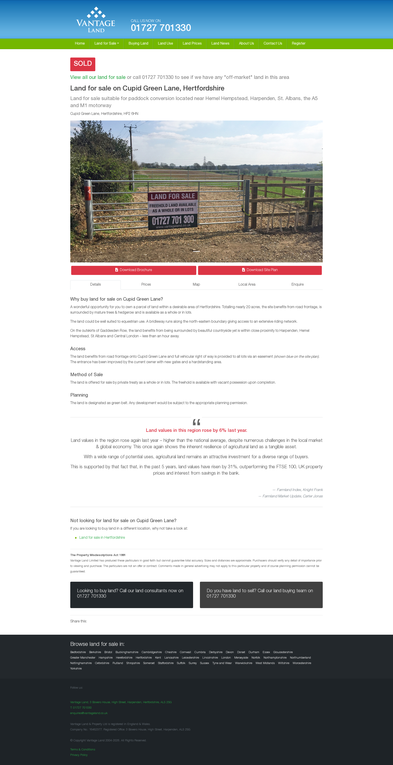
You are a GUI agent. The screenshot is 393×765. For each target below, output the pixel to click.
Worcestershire (302, 663)
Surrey (193, 663)
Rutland (118, 663)
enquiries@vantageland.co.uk (89, 713)
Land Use (165, 44)
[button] (89, 191)
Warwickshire (243, 663)
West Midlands (265, 663)
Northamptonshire (275, 658)
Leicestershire (190, 658)
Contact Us (273, 44)
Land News (220, 44)
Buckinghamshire (127, 652)
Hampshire (106, 658)
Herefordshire (124, 658)
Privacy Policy (79, 755)
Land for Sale (105, 44)
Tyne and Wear (222, 663)
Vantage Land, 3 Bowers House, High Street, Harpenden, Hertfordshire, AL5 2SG (121, 702)
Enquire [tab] (298, 285)
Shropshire (133, 663)
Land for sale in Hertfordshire (102, 538)
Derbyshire (215, 652)
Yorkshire (76, 668)
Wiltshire (283, 663)
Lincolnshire (210, 658)
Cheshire (170, 652)
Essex (266, 652)
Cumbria (200, 652)
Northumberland (300, 658)
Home (80, 44)
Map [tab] (196, 285)
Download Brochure (136, 270)
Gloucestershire (283, 652)
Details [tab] (95, 285)
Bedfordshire (78, 652)
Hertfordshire (144, 658)
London (226, 658)
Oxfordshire (102, 663)
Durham (254, 652)
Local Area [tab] (247, 285)
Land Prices (192, 44)
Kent (158, 658)
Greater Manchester (82, 658)
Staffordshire (166, 663)
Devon (230, 652)
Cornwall (185, 652)
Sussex (204, 663)
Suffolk (181, 663)
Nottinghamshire (81, 663)
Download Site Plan (262, 270)
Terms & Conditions (82, 749)
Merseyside (241, 658)
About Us (246, 44)
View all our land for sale (98, 77)
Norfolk (256, 658)
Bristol (108, 652)
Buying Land (138, 44)
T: (81, 708)
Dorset (241, 652)
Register (298, 44)
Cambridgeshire (152, 652)
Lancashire (171, 658)
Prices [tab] (146, 285)
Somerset (149, 663)
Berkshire (95, 652)
